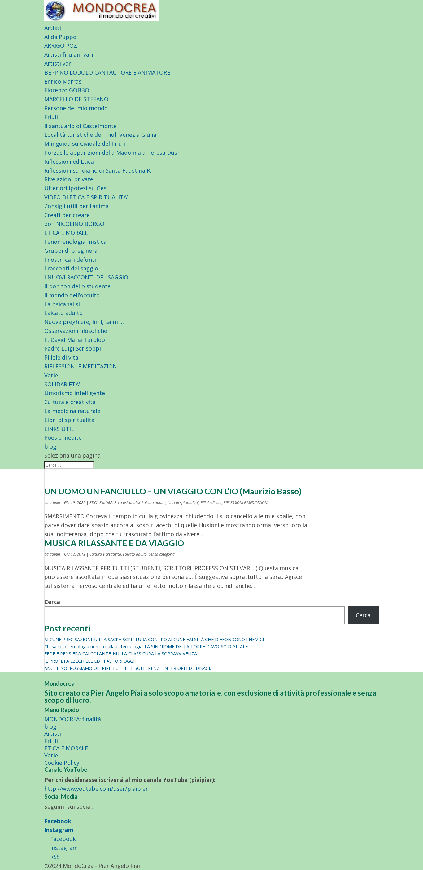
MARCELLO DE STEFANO (76, 99)
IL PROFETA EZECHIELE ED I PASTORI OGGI (89, 661)
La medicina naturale (72, 411)
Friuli (51, 117)
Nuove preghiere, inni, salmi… (84, 321)
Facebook (57, 821)
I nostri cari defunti (70, 259)
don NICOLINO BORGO (74, 223)
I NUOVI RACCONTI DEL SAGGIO (86, 277)
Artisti (52, 28)
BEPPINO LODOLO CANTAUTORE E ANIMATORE (107, 72)
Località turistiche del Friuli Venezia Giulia (100, 134)
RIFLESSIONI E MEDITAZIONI (81, 366)
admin (55, 502)
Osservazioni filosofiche (75, 330)
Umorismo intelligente (74, 393)
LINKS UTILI (60, 429)
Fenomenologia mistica (75, 241)
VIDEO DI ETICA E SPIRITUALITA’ (86, 197)
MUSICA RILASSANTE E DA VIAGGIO (114, 543)
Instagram (58, 829)
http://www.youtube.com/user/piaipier (96, 788)
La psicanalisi (62, 304)
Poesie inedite (63, 437)
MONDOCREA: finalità (72, 719)
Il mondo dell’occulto (72, 295)
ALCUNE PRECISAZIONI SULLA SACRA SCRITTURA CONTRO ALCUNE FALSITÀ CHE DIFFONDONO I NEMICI (154, 639)
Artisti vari (58, 63)
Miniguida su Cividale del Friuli (84, 143)
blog (50, 446)
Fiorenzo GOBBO (66, 90)
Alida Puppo (60, 37)
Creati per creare (67, 215)
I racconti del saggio (71, 268)
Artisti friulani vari (68, 54)
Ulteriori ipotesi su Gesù (77, 188)
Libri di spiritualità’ (69, 420)
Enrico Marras (62, 81)
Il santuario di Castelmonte (80, 126)
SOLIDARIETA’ (62, 384)
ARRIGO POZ (60, 45)
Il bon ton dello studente (77, 286)
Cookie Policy (61, 762)
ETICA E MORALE (66, 232)
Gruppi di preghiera (71, 250)
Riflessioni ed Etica (69, 161)
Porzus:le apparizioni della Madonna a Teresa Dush (112, 152)
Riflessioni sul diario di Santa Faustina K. (97, 170)
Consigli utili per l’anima (76, 206)
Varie (51, 375)
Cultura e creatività (70, 402)
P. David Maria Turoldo (74, 339)
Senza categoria (162, 554)
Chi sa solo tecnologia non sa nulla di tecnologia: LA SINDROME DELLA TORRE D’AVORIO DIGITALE (146, 646)
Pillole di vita (61, 357)
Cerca (52, 601)
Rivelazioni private (68, 179)
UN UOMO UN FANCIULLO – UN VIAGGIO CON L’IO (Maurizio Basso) (173, 491)
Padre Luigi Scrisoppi (72, 348)
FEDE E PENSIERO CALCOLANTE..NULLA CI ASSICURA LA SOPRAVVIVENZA (120, 654)
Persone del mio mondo (76, 108)
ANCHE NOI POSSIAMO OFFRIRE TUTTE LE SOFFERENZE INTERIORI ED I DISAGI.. (128, 668)
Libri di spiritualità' (183, 502)
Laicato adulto (63, 313)
